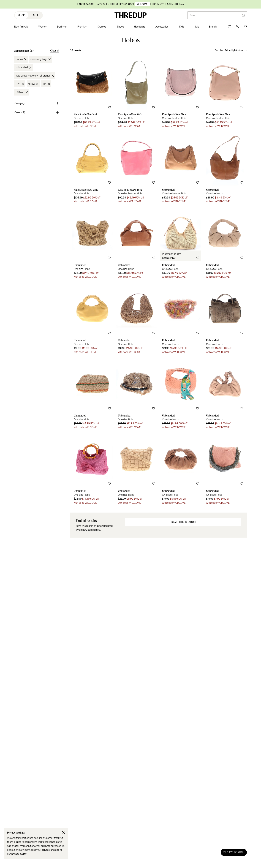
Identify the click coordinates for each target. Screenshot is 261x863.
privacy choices (50, 849)
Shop (21, 15)
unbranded (22, 67)
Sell (36, 15)
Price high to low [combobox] (234, 50)
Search (193, 15)
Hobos (19, 59)
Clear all (54, 50)
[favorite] (109, 107)
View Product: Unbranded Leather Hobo (180, 168)
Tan (44, 84)
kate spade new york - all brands (33, 75)
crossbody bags (39, 59)
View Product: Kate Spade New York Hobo (92, 93)
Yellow (31, 84)
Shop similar (168, 258)
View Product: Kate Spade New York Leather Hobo (180, 93)
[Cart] (245, 26)
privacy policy (18, 854)
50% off (20, 92)
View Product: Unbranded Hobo (224, 168)
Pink (18, 84)
